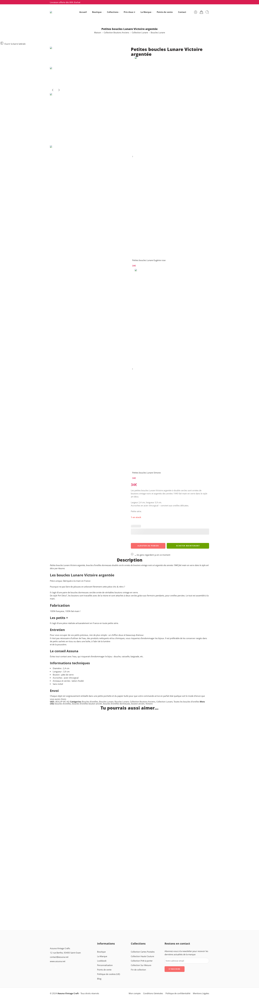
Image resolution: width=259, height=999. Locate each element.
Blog (99, 978)
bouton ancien (137, 703)
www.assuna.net (57, 961)
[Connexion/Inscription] (195, 12)
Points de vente (165, 12)
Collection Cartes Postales (143, 951)
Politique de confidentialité (178, 993)
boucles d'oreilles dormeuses (116, 703)
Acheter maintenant (188, 546)
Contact (182, 12)
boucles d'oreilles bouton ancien (87, 703)
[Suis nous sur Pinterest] (56, 967)
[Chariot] (201, 12)
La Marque (146, 12)
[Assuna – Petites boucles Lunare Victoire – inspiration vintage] (60, 56)
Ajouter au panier (148, 546)
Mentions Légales (201, 993)
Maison (97, 32)
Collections (112, 12)
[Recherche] (207, 12)
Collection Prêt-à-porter (142, 961)
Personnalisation (105, 965)
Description (129, 560)
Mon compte (135, 993)
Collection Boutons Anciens (116, 32)
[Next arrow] (59, 92)
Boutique (97, 12)
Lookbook (101, 961)
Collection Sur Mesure (141, 965)
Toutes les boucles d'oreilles (186, 701)
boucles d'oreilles (63, 703)
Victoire (149, 703)
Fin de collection (138, 969)
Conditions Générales (153, 993)
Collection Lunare (140, 32)
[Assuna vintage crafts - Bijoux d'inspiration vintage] (61, 12)
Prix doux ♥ (129, 12)
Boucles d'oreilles (90, 701)
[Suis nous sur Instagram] (61, 967)
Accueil (83, 12)
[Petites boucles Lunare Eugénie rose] (133, 157)
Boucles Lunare (158, 32)
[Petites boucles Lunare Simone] (133, 370)
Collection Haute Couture (142, 956)
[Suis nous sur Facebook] (51, 967)
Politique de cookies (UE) (108, 974)
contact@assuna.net (59, 957)
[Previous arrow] (53, 92)
